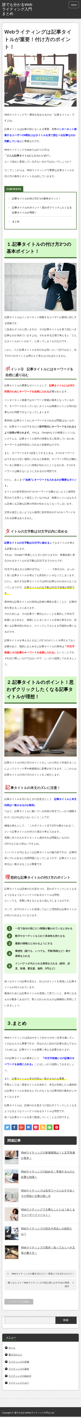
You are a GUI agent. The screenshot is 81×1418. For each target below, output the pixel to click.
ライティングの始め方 (20, 1376)
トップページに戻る (19, 1301)
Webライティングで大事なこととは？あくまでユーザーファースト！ (48, 1212)
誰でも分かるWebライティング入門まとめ (34, 1413)
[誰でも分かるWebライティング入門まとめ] (18, 9)
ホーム (12, 1347)
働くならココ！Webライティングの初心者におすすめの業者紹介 (38, 1284)
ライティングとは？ (19, 1382)
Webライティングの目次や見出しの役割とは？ (46, 1231)
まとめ (16, 221)
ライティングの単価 (19, 1361)
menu (74, 5)
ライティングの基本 (19, 1369)
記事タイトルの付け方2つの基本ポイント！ (36, 198)
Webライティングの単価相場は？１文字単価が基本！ (48, 1155)
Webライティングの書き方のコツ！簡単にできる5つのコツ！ (43, 1273)
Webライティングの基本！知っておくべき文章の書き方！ (48, 1250)
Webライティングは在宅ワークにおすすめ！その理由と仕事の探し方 (48, 1193)
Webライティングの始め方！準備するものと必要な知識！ (48, 1174)
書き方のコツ (15, 1354)
